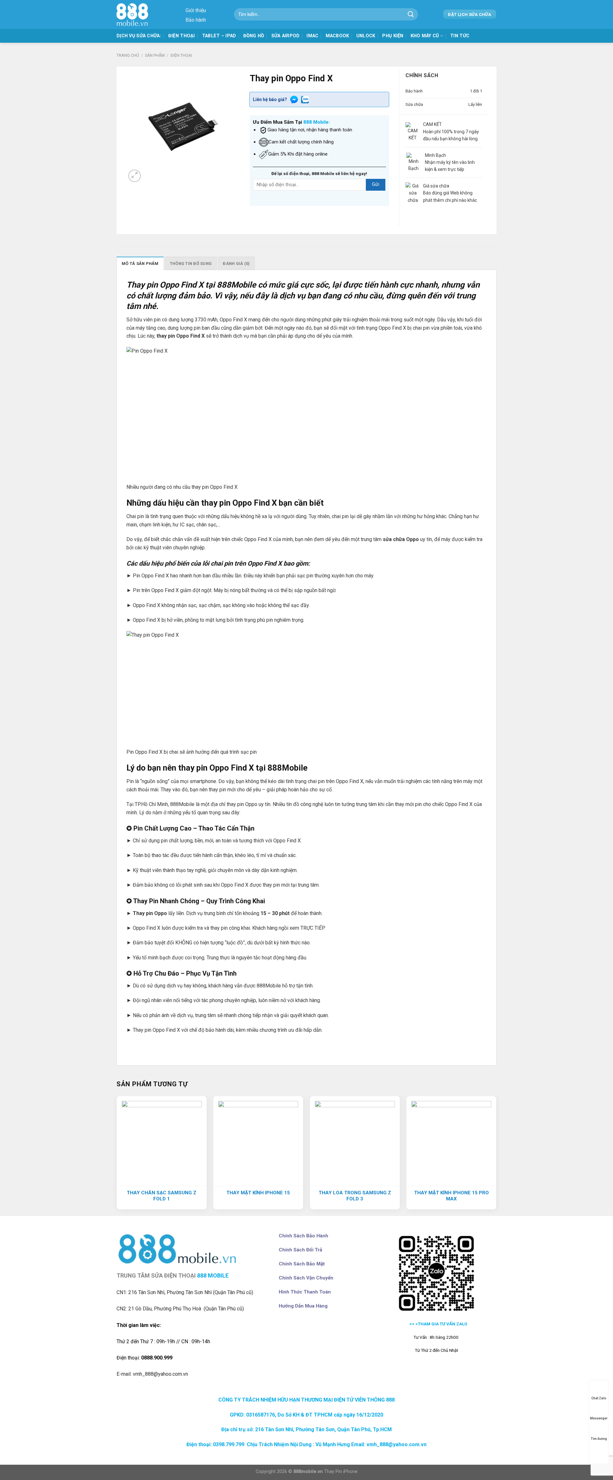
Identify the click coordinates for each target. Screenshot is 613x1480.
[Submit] (411, 14)
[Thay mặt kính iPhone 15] (258, 1141)
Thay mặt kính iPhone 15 (258, 1193)
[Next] (496, 1155)
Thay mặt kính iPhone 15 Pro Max (451, 1196)
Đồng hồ (253, 36)
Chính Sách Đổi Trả (300, 1250)
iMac (312, 36)
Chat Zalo (598, 1398)
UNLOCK (365, 36)
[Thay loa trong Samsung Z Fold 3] (355, 1141)
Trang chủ (128, 55)
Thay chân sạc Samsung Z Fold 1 (161, 1196)
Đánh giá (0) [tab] (236, 263)
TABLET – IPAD (219, 36)
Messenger (599, 1418)
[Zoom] (134, 176)
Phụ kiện (392, 36)
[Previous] (117, 1155)
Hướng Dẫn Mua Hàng (303, 1306)
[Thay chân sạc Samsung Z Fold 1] (162, 1141)
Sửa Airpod (285, 36)
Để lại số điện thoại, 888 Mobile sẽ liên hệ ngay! (319, 173)
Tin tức (459, 36)
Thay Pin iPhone (341, 1471)
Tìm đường (599, 1438)
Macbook (337, 36)
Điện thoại (181, 36)
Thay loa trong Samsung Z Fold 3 (355, 1196)
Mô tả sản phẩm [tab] (140, 263)
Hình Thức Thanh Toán (305, 1292)
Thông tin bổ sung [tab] (191, 263)
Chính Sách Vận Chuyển (306, 1278)
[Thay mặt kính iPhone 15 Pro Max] (451, 1141)
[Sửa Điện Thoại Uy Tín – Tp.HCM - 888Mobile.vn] (134, 14)
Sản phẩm (155, 55)
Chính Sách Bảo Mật (302, 1264)
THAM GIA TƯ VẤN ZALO (443, 1323)
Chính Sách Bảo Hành (303, 1236)
